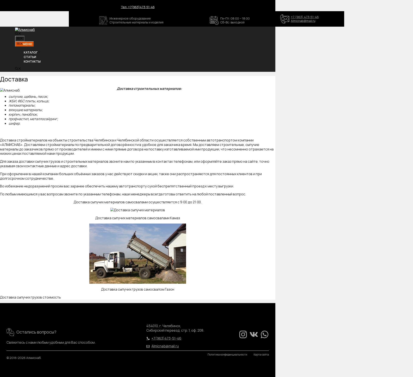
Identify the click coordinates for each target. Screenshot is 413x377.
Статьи (30, 57)
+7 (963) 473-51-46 (305, 17)
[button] (39, 52)
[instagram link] (243, 334)
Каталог (31, 52)
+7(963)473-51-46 (166, 338)
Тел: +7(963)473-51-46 (138, 7)
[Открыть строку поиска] (18, 34)
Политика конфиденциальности (227, 354)
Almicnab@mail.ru (303, 21)
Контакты (32, 61)
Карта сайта (261, 354)
